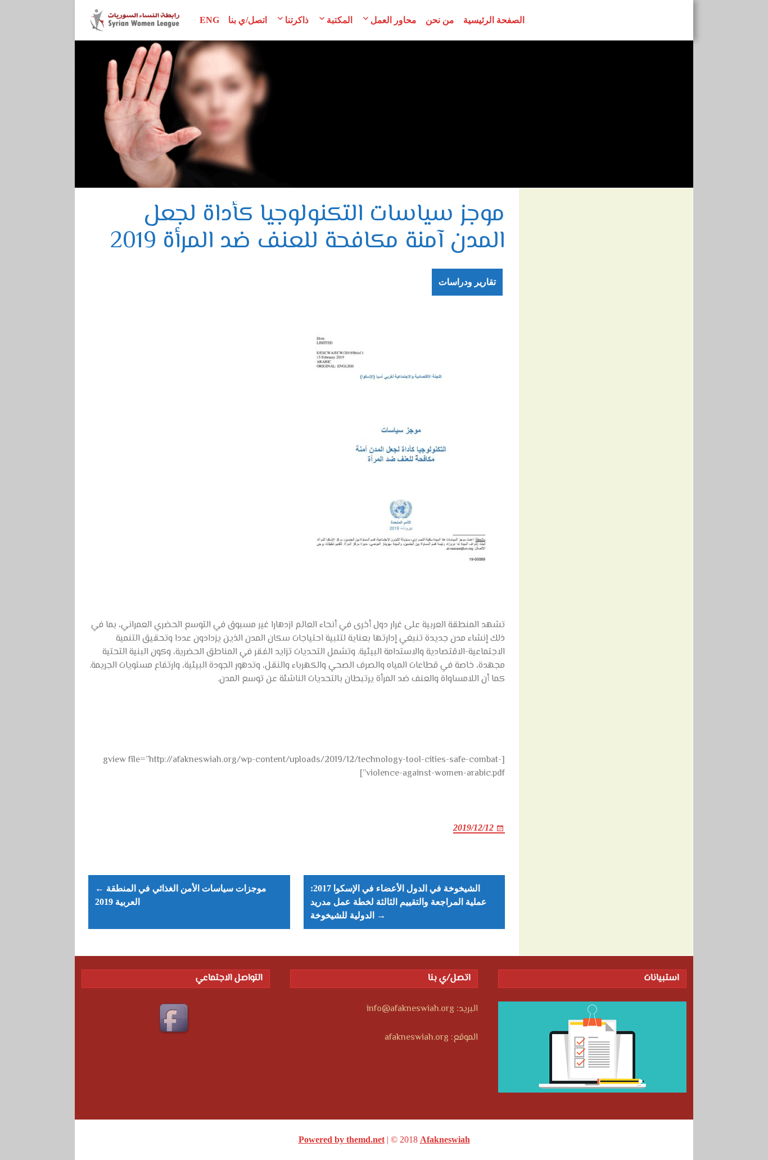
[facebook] (175, 1019)
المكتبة (340, 20)
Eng (209, 20)
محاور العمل (394, 20)
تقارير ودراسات (467, 282)
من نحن (440, 20)
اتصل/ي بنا (247, 20)
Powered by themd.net (342, 1139)
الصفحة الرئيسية (494, 20)
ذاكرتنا (297, 20)
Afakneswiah (445, 1139)
